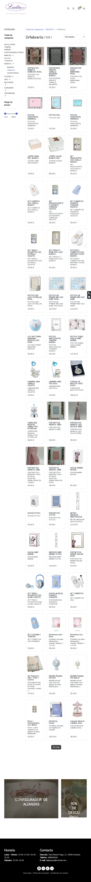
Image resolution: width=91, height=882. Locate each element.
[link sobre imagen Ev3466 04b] (56, 238)
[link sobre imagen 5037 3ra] (77, 56)
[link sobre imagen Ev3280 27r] (56, 283)
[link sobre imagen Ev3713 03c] (77, 189)
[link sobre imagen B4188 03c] (35, 370)
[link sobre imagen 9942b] (77, 370)
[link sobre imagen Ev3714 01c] (56, 189)
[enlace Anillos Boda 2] (31, 799)
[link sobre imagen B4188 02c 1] (56, 370)
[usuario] (73, 8)
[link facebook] (39, 868)
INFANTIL (50, 29)
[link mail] (89, 297)
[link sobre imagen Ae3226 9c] (56, 103)
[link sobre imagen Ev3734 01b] (77, 144)
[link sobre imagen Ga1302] (35, 144)
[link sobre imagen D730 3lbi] (56, 324)
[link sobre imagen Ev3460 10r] (35, 283)
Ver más (56, 747)
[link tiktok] (47, 868)
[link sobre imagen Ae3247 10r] (35, 103)
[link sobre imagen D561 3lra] (77, 324)
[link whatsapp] (52, 868)
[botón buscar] (68, 8)
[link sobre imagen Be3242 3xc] (56, 56)
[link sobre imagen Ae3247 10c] (77, 103)
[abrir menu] (84, 8)
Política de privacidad (41, 873)
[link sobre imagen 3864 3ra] (35, 56)
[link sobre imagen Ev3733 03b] (35, 189)
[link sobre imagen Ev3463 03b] (77, 238)
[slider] (5, 114)
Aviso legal (27, 873)
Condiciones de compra (59, 873)
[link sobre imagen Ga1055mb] (56, 144)
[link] (16, 8)
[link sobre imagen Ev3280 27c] (77, 283)
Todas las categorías (34, 29)
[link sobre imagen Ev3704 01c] (35, 238)
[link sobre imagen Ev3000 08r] (35, 324)
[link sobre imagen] (35, 411)
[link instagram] (43, 868)
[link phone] (89, 293)
